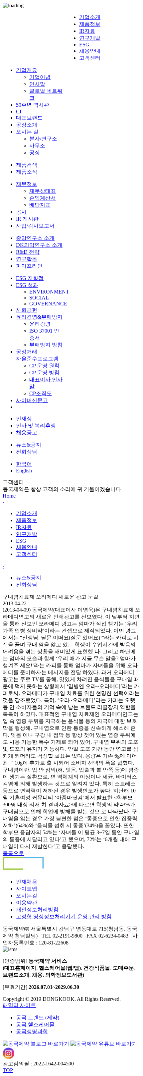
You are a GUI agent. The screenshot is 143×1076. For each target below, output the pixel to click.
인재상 (24, 418)
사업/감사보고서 (35, 226)
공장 (34, 152)
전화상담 (26, 452)
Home (9, 496)
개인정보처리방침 (37, 909)
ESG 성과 (27, 285)
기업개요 (26, 70)
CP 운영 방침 (44, 372)
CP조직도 (40, 393)
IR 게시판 (27, 219)
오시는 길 (27, 131)
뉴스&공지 (28, 445)
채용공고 (26, 432)
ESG (84, 44)
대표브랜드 (29, 118)
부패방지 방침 (46, 345)
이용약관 (26, 902)
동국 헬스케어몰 (35, 1024)
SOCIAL (39, 297)
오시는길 (26, 895)
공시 (21, 212)
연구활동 (26, 259)
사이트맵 (26, 888)
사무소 (37, 145)
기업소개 (89, 17)
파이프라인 (29, 266)
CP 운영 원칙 (44, 365)
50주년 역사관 (32, 105)
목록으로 (13, 853)
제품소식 (26, 172)
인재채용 (26, 882)
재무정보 (26, 184)
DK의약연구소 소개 (39, 245)
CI (18, 111)
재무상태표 (42, 191)
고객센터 (89, 58)
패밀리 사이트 (19, 1005)
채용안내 (89, 51)
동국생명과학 (32, 1031)
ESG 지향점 (30, 278)
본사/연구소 (43, 138)
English (24, 470)
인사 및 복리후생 (36, 425)
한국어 (24, 464)
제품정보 (89, 24)
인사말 (37, 84)
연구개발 (89, 38)
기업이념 (40, 77)
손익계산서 (42, 198)
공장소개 (26, 125)
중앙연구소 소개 (35, 238)
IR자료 (87, 31)
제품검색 (26, 165)
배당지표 (40, 205)
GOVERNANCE (48, 303)
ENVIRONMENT (49, 292)
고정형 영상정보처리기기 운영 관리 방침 (64, 916)
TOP (8, 1070)
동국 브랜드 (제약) (37, 1017)
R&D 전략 (28, 252)
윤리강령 (40, 324)
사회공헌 (26, 310)
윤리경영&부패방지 (39, 317)
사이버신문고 (32, 400)
